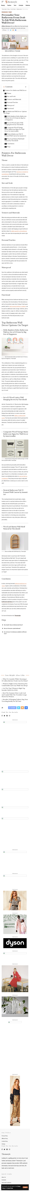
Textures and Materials (14, 99)
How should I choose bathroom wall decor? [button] (13, 625)
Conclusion (10, 143)
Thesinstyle (17, 615)
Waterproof (11, 105)
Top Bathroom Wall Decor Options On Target (15, 112)
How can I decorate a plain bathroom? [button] (12, 628)
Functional (10, 108)
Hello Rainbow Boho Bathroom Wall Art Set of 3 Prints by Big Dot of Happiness (15, 118)
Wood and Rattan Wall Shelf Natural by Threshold (14, 139)
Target (10, 11)
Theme (9, 93)
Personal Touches (12, 102)
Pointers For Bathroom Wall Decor (15, 90)
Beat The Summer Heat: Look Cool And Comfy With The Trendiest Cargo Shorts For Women (14, 694)
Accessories (5, 11)
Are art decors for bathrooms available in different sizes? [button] (15, 632)
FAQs (8, 146)
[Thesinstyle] (11, 2)
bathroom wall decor (7, 601)
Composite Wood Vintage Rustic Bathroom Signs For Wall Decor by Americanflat (14, 129)
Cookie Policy (10, 1188)
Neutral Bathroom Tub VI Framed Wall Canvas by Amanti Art (15, 135)
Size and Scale (11, 96)
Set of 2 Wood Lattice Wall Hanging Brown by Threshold (14, 123)
